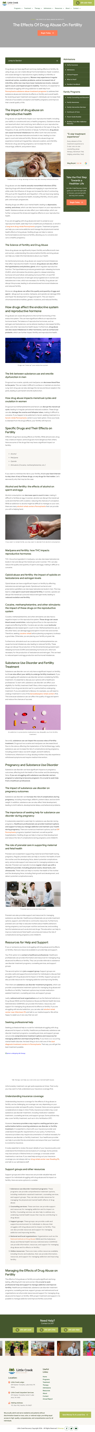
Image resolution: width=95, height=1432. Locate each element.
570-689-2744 (49, 1330)
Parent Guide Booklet (74, 117)
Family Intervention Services (76, 107)
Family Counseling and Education (78, 97)
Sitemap (61, 1428)
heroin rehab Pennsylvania (16, 418)
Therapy (37, 8)
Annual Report (48, 1399)
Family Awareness (73, 102)
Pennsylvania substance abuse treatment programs (25, 91)
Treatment (27, 8)
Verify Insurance (72, 65)
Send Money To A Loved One (74, 1415)
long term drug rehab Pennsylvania (21, 226)
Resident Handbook (73, 84)
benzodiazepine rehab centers (42, 694)
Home (33, 19)
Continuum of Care (73, 112)
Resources (58, 8)
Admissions (47, 8)
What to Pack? (72, 79)
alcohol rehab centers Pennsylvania (31, 506)
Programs (17, 8)
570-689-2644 (25, 1330)
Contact (76, 8)
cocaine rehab (25, 633)
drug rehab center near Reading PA (45, 1159)
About (68, 8)
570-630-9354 (86, 3)
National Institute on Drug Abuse (22, 1239)
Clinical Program (72, 74)
